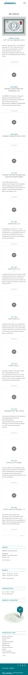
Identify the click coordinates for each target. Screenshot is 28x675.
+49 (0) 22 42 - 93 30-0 (12, 573)
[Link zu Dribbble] (25, 665)
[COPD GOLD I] (14, 351)
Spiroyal (4, 649)
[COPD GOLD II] (14, 305)
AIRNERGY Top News (14, 38)
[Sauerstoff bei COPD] (14, 397)
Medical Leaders (6, 645)
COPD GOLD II (14, 319)
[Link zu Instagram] (20, 665)
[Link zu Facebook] (18, 665)
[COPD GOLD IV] (14, 209)
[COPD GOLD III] (14, 255)
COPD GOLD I (14, 366)
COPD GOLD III (14, 269)
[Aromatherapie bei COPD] (14, 122)
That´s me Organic (6, 651)
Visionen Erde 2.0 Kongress (9, 652)
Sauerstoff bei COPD (14, 411)
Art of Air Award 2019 (14, 40)
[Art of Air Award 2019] (14, 26)
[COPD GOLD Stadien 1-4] (14, 495)
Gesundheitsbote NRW (7, 641)
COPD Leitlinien (14, 463)
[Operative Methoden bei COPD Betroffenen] (14, 161)
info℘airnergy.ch (10, 578)
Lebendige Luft (5, 643)
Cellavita (4, 640)
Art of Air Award (6, 638)
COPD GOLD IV (14, 224)
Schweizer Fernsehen (7, 647)
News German (14, 87)
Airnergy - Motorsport (7, 636)
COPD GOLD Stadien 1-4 (14, 509)
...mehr (3, 655)
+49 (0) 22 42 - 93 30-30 (12, 575)
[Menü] (24, 3)
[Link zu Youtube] (22, 665)
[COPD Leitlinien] (14, 448)
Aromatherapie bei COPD (14, 136)
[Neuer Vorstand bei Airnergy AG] (14, 74)
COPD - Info (14, 173)
